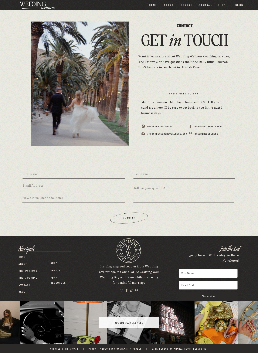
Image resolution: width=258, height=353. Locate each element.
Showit (74, 349)
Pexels (138, 349)
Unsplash (121, 349)
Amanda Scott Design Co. (191, 349)
